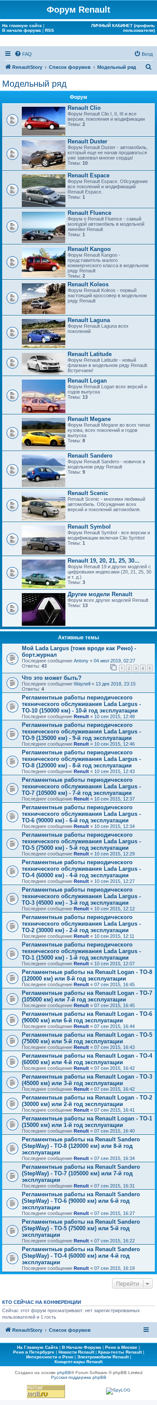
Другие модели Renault (100, 594)
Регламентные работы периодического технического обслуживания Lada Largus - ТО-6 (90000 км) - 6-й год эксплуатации (81, 814)
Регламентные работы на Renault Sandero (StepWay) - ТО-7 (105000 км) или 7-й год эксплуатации (81, 1173)
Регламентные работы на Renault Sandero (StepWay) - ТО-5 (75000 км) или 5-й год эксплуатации (81, 1228)
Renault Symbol (89, 526)
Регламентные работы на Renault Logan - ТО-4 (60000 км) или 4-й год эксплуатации (87, 1059)
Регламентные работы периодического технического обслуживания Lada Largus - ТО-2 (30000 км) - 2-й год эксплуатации (81, 923)
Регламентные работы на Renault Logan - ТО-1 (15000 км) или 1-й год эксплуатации (87, 1121)
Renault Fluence (89, 213)
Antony (81, 660)
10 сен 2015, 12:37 (114, 798)
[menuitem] (23, 54)
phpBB (64, 1372)
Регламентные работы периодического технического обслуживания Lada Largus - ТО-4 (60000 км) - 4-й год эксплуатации (81, 869)
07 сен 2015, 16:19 (114, 1268)
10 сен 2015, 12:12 (114, 908)
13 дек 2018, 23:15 (116, 683)
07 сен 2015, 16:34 (114, 1158)
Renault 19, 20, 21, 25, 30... (104, 560)
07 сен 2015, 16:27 (114, 1213)
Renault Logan (87, 380)
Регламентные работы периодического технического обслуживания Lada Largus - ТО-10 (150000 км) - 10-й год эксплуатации (81, 704)
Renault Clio (84, 108)
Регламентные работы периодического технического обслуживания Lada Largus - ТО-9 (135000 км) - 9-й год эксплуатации (81, 731)
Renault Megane (89, 419)
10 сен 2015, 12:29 (114, 853)
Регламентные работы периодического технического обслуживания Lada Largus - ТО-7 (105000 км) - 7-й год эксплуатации (81, 786)
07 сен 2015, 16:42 (114, 1068)
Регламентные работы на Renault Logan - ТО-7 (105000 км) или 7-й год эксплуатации (87, 996)
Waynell (82, 683)
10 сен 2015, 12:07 (114, 963)
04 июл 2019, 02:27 (114, 660)
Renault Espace (88, 175)
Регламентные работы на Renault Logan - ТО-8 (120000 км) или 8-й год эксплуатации (87, 975)
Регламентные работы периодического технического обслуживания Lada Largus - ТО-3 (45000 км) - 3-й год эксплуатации (81, 896)
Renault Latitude (90, 354)
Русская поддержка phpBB (78, 1377)
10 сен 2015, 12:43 (114, 771)
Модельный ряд (34, 83)
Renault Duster (87, 141)
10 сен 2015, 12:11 (114, 936)
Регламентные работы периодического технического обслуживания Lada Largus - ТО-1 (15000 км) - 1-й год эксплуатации (81, 951)
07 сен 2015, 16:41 (114, 1110)
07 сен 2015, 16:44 (114, 1026)
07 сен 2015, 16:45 (114, 984)
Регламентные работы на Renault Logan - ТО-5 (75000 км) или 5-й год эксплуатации (87, 1038)
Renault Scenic (88, 493)
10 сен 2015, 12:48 (114, 716)
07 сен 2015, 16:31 (114, 1185)
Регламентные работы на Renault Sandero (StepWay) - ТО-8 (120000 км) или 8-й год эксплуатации (81, 1146)
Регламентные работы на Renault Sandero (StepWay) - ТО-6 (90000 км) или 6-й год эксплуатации (81, 1201)
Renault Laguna (89, 320)
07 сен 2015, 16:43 (114, 1047)
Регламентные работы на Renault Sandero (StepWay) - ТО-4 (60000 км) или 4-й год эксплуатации (81, 1256)
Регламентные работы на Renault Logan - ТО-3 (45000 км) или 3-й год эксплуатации (87, 1079)
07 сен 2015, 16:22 (114, 1240)
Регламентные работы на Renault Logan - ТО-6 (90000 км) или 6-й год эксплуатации (87, 1017)
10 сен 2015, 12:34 (114, 826)
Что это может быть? (52, 678)
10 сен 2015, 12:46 (114, 744)
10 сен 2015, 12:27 (114, 881)
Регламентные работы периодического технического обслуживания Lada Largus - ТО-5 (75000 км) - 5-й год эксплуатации (81, 841)
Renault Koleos (88, 284)
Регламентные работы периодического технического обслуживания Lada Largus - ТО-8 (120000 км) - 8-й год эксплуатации (81, 759)
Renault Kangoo (89, 249)
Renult (81, 716)
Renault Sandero (90, 455)
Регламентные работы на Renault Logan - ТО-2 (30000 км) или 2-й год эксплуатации (87, 1100)
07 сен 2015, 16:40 (114, 1131)
